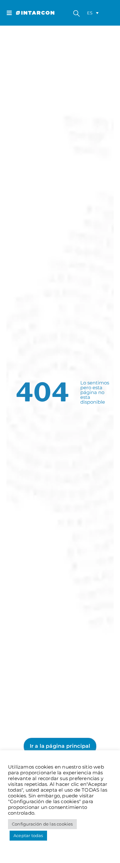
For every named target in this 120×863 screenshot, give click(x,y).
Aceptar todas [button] (28, 835)
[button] (11, 12)
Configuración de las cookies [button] (42, 824)
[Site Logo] (29, 13)
